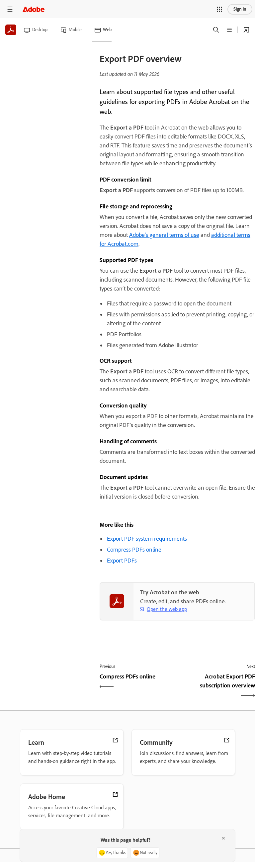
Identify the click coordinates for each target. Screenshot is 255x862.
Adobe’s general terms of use (164, 235)
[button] (219, 9)
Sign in (239, 9)
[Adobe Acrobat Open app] (246, 30)
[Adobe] (33, 9)
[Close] (223, 838)
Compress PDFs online (134, 549)
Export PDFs (122, 560)
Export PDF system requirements (147, 538)
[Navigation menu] (10, 9)
